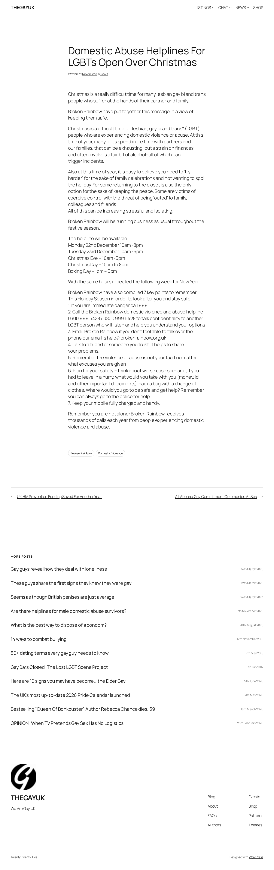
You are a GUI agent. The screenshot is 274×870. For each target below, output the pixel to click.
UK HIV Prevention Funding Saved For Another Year (59, 496)
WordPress (256, 857)
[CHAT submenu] (230, 7)
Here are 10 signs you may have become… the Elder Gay (68, 681)
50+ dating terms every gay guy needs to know (60, 653)
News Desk (89, 74)
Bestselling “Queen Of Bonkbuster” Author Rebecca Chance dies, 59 (83, 709)
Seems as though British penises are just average (62, 597)
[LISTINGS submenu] (213, 7)
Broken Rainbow (81, 453)
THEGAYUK (22, 7)
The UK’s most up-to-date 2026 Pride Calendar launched (70, 695)
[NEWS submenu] (248, 7)
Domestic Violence (110, 453)
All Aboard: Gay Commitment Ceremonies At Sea (216, 496)
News (104, 74)
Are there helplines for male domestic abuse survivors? (68, 611)
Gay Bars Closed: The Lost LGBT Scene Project (59, 667)
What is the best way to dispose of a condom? (59, 625)
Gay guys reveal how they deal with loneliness (59, 569)
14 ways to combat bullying (38, 639)
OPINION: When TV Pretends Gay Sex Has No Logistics (67, 723)
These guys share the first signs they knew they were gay (71, 583)
